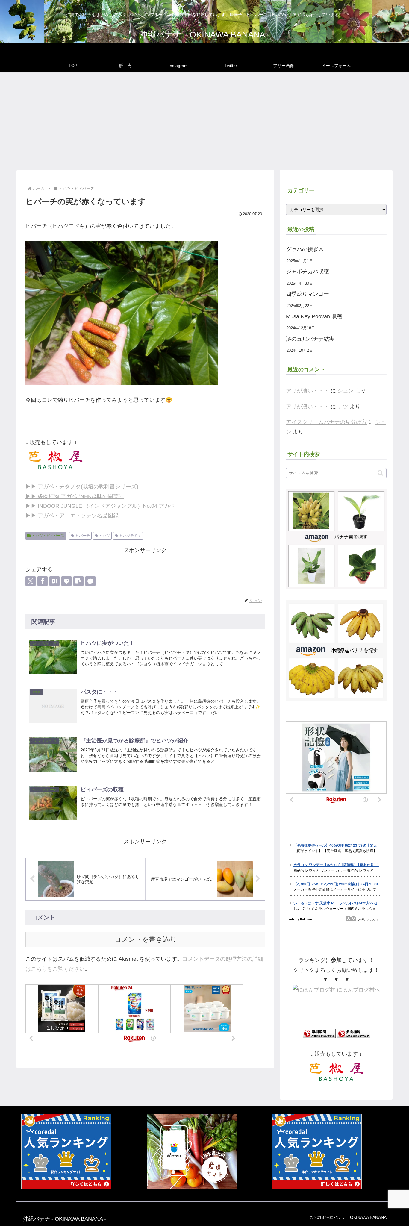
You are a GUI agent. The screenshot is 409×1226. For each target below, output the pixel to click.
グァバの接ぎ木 (305, 249)
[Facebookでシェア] (42, 581)
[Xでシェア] (30, 581)
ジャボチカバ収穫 (307, 272)
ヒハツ (104, 536)
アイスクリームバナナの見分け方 (326, 422)
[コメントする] (90, 581)
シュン (345, 391)
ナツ (342, 407)
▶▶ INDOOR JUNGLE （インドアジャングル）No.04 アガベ (100, 506)
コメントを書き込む (145, 939)
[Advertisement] (204, 121)
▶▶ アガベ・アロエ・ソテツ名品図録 (72, 516)
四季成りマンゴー (307, 294)
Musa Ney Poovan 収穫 (314, 316)
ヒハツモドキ (130, 536)
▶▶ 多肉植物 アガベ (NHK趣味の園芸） (74, 496)
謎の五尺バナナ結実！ (313, 339)
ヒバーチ (82, 536)
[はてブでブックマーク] (54, 581)
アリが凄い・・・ (307, 391)
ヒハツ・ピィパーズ (48, 536)
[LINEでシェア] (66, 581)
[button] (78, 581)
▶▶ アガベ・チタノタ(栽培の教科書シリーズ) (81, 487)
